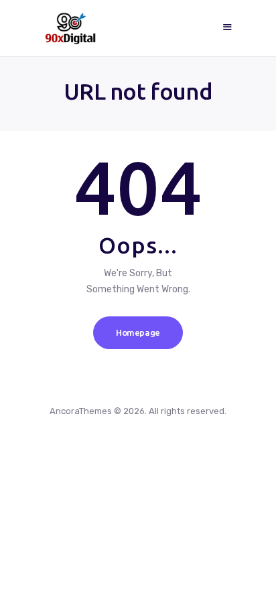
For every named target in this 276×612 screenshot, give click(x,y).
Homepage (138, 332)
